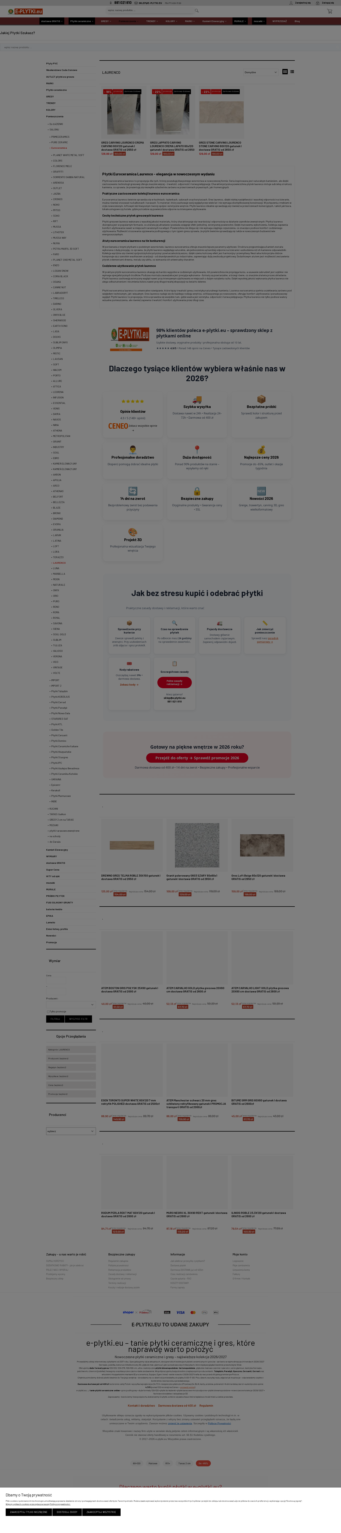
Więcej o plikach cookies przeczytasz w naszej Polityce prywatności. (38, 1504)
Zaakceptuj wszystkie (101, 1512)
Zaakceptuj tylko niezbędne (29, 1512)
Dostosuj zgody (67, 1512)
